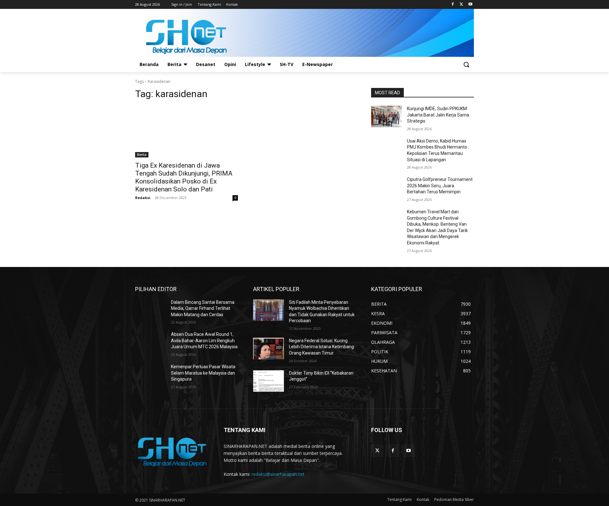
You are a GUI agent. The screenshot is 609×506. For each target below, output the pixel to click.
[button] (466, 64)
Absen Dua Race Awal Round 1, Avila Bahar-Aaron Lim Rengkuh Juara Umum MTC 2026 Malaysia (204, 340)
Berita (142, 154)
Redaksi (142, 197)
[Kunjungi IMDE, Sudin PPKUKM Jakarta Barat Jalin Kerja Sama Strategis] (386, 116)
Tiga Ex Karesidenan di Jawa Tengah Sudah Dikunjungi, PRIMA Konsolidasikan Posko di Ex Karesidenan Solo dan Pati (183, 177)
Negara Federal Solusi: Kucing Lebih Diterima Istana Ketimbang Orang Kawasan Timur (321, 347)
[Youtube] (470, 4)
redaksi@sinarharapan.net (278, 474)
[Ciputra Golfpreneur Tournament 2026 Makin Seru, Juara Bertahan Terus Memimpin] (386, 187)
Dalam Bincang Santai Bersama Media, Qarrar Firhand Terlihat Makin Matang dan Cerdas (202, 308)
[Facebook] (452, 4)
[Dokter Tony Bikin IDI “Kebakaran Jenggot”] (268, 381)
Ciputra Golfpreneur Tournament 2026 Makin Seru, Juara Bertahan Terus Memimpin (440, 185)
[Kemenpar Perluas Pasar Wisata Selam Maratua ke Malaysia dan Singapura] (150, 374)
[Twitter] (461, 4)
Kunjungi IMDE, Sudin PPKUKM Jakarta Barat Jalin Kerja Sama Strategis (438, 114)
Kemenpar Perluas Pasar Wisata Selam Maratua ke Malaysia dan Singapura (203, 373)
